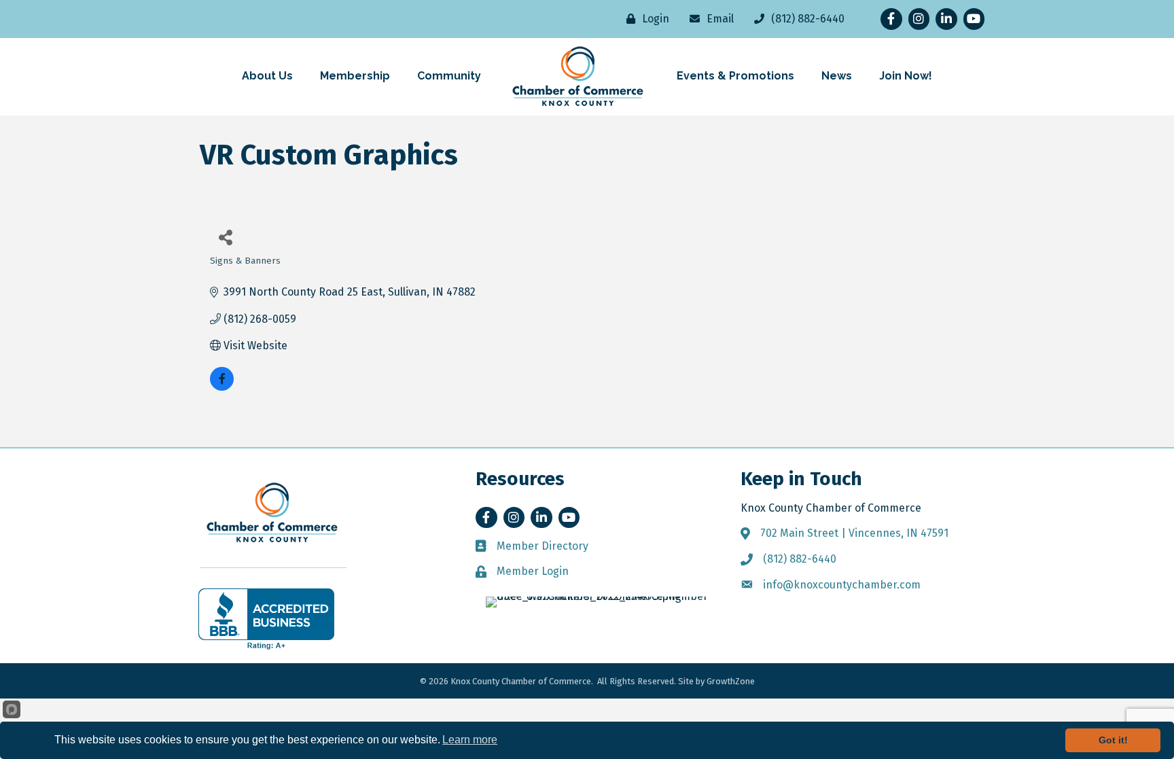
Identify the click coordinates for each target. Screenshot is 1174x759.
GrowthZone (731, 681)
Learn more (469, 739)
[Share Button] (225, 237)
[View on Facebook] (222, 387)
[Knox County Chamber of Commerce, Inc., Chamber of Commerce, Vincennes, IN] (266, 619)
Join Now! (905, 75)
